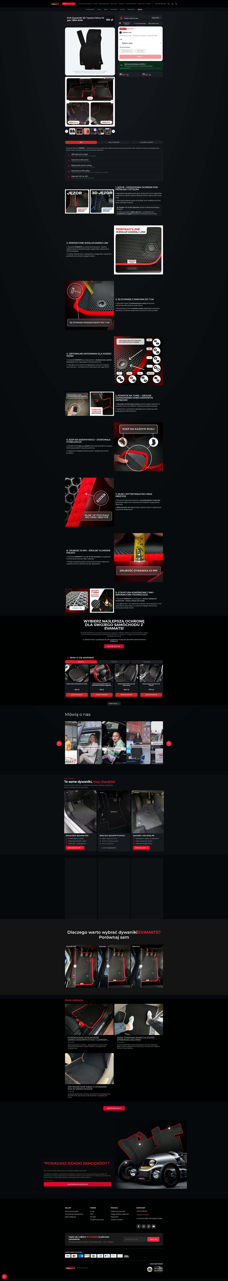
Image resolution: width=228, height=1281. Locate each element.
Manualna (140, 51)
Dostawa (114, 9)
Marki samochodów (71, 1211)
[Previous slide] (59, 743)
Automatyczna (126, 51)
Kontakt (93, 1217)
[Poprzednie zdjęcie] (68, 101)
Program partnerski (97, 1220)
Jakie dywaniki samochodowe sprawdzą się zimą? (136, 1039)
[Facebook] (138, 1226)
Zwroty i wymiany (117, 1220)
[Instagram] (143, 1226)
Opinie (140, 9)
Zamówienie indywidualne (77, 1184)
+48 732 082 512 (160, 4)
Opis (99, 9)
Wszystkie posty (114, 1108)
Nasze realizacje (70, 1217)
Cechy (122, 9)
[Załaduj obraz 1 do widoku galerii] (79, 131)
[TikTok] (148, 1226)
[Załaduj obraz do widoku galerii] (72, 131)
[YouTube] (153, 1226)
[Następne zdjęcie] (112, 101)
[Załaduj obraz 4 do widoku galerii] (108, 131)
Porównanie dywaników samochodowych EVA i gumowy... (88, 1039)
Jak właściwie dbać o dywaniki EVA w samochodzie (87, 1088)
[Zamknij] (27, 1267)
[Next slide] (168, 743)
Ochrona (114, 661)
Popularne (81, 661)
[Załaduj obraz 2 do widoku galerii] (86, 131)
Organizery (146, 661)
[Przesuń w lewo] (66, 131)
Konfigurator (90, 9)
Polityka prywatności (118, 1211)
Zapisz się (153, 1239)
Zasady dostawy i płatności (120, 1214)
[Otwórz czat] (4, 1276)
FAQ (91, 1214)
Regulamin (114, 1217)
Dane (106, 9)
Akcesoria (131, 9)
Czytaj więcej (48, 1180)
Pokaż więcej (113, 703)
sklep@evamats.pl (142, 1215)
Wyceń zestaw (114, 646)
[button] (85, 3)
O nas (92, 1211)
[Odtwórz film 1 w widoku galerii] (93, 131)
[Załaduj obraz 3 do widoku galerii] (101, 131)
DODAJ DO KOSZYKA (76, 694)
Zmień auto (155, 17)
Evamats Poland (84, 1267)
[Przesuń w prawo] (113, 131)
